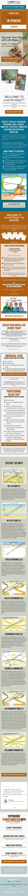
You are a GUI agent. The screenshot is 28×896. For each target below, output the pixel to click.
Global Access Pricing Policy (20, 345)
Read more (22, 796)
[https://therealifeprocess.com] (14, 2)
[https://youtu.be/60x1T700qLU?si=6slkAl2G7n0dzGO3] (14, 80)
